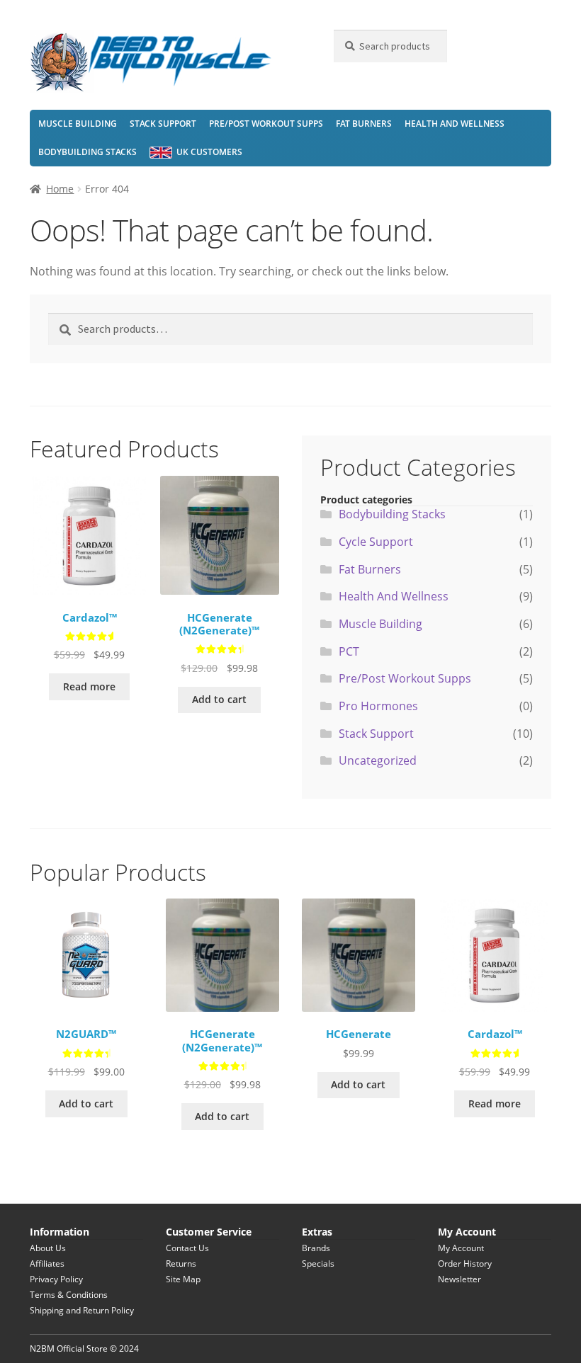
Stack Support (163, 124)
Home (60, 188)
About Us (48, 1248)
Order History (465, 1264)
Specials (318, 1264)
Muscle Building (77, 124)
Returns (181, 1264)
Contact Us (187, 1248)
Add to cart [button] (219, 699)
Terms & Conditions (69, 1295)
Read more (89, 686)
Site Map (183, 1279)
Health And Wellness (454, 124)
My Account (461, 1248)
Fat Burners (364, 124)
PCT (349, 651)
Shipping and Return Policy (82, 1310)
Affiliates (47, 1264)
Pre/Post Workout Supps (266, 124)
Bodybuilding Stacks (87, 152)
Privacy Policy (56, 1279)
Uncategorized (378, 760)
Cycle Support (376, 541)
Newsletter (459, 1279)
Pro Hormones (378, 706)
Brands (316, 1248)
